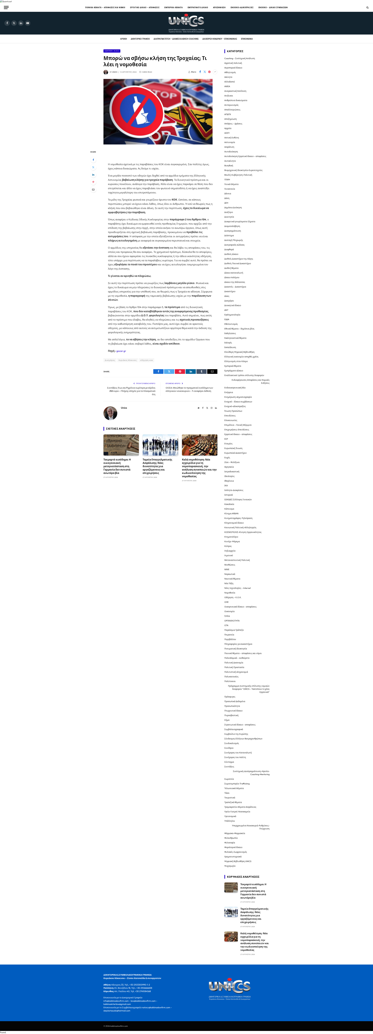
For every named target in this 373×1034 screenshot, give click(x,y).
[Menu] (6, 7)
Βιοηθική (228, 165)
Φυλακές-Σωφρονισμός (235, 852)
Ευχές (227, 457)
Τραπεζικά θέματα (233, 802)
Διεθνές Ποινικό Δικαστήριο (237, 263)
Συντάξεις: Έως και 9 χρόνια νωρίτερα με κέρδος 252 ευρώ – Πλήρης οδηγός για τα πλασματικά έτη (131, 391)
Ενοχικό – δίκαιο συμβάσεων (273, 7)
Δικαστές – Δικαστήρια (235, 286)
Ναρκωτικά (229, 574)
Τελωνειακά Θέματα (234, 788)
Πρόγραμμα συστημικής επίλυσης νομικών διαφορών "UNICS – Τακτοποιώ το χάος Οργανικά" (249, 689)
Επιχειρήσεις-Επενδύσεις (236, 429)
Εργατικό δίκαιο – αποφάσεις (144, 7)
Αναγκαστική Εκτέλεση (235, 91)
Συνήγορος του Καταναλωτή (238, 752)
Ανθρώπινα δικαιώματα (235, 100)
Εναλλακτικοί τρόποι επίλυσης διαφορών (244, 375)
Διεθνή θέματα (231, 268)
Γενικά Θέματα (231, 184)
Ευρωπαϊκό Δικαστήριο (235, 453)
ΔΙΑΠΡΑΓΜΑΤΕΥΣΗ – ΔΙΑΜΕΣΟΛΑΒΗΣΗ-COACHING (176, 39)
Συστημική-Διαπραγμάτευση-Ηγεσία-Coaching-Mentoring (251, 773)
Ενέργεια (228, 392)
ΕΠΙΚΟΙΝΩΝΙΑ (247, 39)
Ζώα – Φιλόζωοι (232, 462)
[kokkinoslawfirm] (186, 23)
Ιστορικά (228, 495)
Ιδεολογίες (229, 476)
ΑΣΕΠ (226, 133)
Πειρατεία (229, 634)
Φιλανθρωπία (231, 838)
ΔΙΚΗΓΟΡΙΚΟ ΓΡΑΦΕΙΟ (140, 39)
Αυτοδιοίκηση (231, 151)
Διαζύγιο (228, 212)
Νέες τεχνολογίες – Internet (237, 588)
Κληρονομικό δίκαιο (234, 523)
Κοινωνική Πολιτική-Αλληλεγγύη (240, 527)
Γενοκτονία (229, 189)
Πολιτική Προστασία (234, 667)
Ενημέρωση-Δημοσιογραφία (238, 397)
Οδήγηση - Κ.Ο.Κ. (112, 51)
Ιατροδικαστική (231, 471)
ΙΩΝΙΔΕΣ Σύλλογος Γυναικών (238, 499)
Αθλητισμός (230, 72)
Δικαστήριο (229, 291)
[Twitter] (93, 167)
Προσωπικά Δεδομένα (234, 701)
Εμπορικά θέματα (173, 7)
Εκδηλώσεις (230, 333)
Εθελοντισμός (231, 324)
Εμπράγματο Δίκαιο (198, 7)
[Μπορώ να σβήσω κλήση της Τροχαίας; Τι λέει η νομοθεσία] (158, 143)
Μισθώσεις (229, 564)
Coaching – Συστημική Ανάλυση (239, 58)
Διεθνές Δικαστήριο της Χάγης (238, 258)
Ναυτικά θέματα (232, 578)
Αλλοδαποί (229, 81)
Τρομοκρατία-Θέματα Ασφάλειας (240, 807)
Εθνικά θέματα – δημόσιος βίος (239, 328)
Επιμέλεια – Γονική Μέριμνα (237, 425)
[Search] (367, 7)
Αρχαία (227, 128)
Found (3, 1032)
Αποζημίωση (219, 7)
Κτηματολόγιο (231, 536)
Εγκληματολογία (232, 314)
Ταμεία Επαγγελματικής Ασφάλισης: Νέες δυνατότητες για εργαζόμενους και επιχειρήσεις (157, 466)
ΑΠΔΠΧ (227, 114)
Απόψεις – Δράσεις (233, 123)
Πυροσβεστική (231, 715)
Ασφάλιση (229, 147)
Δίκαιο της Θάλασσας (234, 282)
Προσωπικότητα (232, 706)
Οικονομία (229, 611)
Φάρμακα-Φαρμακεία (234, 833)
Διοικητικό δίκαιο (232, 305)
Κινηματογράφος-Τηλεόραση (238, 518)
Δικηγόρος (110, 360)
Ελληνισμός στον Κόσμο (236, 361)
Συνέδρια (228, 748)
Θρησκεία (229, 467)
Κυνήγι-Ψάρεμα (232, 541)
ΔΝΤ (226, 310)
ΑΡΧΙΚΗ (123, 39)
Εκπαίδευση (230, 347)
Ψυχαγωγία (229, 866)
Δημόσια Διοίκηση (233, 207)
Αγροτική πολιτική (233, 63)
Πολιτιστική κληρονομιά (236, 672)
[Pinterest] (93, 182)
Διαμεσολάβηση (232, 226)
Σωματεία (229, 779)
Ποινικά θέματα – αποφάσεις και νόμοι (105, 7)
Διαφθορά (229, 249)
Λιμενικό (228, 555)
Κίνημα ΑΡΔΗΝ (231, 513)
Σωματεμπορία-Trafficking (237, 783)
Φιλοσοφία (229, 842)
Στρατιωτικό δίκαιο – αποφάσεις (240, 724)
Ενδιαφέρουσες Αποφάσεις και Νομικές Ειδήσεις (251, 381)
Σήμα (226, 720)
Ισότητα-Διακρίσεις (233, 490)
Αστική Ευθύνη (231, 137)
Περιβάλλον (230, 639)
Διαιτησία (229, 217)
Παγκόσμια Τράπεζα (234, 630)
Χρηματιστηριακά (233, 856)
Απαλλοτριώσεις (232, 109)
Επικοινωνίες (230, 420)
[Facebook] (93, 160)
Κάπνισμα (229, 509)
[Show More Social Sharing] (215, 72)
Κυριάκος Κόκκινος (128, 360)
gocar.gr (121, 350)
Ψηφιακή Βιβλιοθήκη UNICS (237, 861)
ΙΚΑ (226, 485)
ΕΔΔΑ (226, 319)
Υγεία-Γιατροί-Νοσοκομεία (237, 811)
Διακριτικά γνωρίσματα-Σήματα (239, 221)
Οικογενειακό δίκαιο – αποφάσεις (240, 606)
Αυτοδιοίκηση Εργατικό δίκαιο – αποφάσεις (245, 156)
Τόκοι (226, 793)
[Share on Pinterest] (209, 72)
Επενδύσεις (230, 415)
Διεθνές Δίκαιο (231, 254)
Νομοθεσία (229, 592)
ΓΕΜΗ (227, 179)
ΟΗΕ (226, 602)
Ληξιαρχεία (229, 550)
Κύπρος (228, 546)
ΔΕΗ (226, 203)
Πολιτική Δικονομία (233, 662)
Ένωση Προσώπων (233, 411)
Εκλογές (228, 342)
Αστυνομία (229, 142)
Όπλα (227, 616)
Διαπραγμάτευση (232, 231)
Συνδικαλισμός (231, 743)
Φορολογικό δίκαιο (233, 847)
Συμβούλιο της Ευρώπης (236, 734)
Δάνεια (227, 193)
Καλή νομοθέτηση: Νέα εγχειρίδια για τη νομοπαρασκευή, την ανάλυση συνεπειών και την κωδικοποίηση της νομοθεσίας (199, 468)
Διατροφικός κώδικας (234, 244)
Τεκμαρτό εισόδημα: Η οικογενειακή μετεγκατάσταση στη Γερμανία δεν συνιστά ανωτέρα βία (117, 466)
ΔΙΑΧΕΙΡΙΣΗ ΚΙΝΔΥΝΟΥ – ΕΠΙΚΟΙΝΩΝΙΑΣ (219, 39)
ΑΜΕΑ (227, 86)
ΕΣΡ (226, 439)
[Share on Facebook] (200, 72)
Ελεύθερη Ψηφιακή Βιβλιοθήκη (239, 352)
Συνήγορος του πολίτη (235, 757)
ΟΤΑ (226, 625)
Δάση (226, 198)
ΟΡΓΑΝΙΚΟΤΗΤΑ (232, 620)
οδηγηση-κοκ (146, 360)
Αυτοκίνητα (230, 161)
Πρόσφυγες (229, 696)
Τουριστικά (229, 797)
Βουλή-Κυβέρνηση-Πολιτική (238, 175)
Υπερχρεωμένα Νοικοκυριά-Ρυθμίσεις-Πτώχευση (251, 827)
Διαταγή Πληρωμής (233, 240)
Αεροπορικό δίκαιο (233, 67)
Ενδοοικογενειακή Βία (235, 387)
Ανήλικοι (228, 95)
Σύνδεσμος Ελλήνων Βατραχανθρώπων (243, 738)
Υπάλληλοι (229, 821)
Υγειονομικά (230, 816)
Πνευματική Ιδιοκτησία (235, 648)
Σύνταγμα (229, 762)
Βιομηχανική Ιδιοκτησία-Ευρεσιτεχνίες (243, 170)
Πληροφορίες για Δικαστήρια (238, 644)
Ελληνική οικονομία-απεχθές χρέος (241, 356)
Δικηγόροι (229, 300)
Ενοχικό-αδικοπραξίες (242, 7)
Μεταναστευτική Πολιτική (237, 560)
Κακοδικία (229, 504)
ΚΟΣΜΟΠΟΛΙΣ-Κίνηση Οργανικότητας (243, 532)
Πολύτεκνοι (230, 681)
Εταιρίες (228, 443)
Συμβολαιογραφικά (233, 729)
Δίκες (226, 296)
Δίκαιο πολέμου (231, 277)
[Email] (93, 189)
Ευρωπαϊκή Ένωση (233, 448)
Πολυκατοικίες (231, 676)
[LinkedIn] (93, 175)
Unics (114, 72)
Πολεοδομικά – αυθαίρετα (236, 658)
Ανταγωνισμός (231, 105)
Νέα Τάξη (228, 583)
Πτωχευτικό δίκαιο (233, 710)
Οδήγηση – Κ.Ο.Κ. (232, 597)
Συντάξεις (229, 766)
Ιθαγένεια (229, 481)
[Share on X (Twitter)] (205, 72)
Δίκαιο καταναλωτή (233, 272)
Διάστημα (229, 235)
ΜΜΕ (226, 569)
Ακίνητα (228, 77)
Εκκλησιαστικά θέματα (235, 338)
